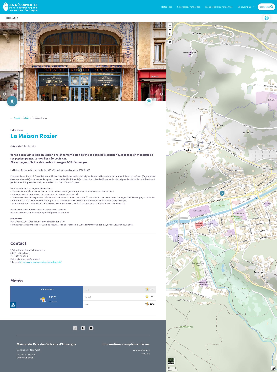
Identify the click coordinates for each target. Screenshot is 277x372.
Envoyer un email (25, 357)
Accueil (17, 118)
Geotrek (146, 353)
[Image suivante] (161, 61)
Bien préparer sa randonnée (219, 7)
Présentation (11, 17)
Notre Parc (166, 7)
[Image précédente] (4, 61)
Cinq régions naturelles (188, 7)
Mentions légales (141, 350)
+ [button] (170, 25)
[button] (170, 34)
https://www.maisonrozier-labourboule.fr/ (40, 262)
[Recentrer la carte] (170, 42)
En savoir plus (244, 7)
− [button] (170, 29)
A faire (26, 118)
